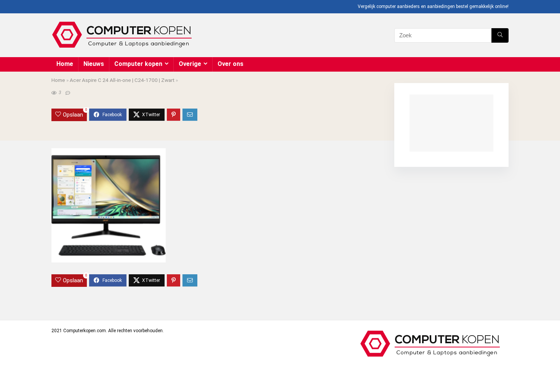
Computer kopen (138, 63)
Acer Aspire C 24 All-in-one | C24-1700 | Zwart (122, 80)
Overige (190, 63)
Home (64, 63)
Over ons (230, 63)
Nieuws (93, 63)
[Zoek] (500, 35)
